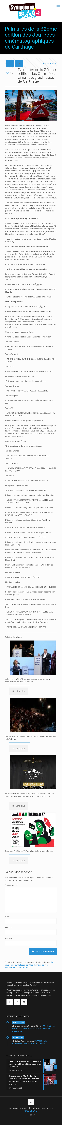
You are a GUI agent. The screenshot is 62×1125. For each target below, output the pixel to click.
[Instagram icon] (34, 1115)
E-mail (8, 927)
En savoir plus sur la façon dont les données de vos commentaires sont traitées (29, 965)
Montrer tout (50, 63)
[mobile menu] (58, 5)
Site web (8, 938)
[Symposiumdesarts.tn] (25, 10)
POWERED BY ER (31, 1111)
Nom (7, 916)
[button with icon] (9, 1002)
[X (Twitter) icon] (31, 1115)
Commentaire (11, 885)
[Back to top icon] (31, 1102)
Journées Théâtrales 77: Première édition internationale (29, 851)
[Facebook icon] (28, 1115)
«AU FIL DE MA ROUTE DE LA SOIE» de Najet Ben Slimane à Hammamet (33, 1028)
